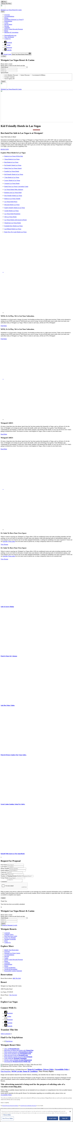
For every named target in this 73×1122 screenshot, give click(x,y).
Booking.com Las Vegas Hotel (13, 192)
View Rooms (4, 544)
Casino (6, 23)
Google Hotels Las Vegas (11, 210)
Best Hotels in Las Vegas (11, 162)
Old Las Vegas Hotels (10, 217)
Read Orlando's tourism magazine (18, 1057)
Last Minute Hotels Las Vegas (12, 229)
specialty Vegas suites (9, 541)
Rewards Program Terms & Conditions (10, 1105)
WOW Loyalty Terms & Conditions (25, 1071)
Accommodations (9, 16)
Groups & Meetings (9, 967)
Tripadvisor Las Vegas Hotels (12, 223)
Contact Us (7, 38)
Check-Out (4, 874)
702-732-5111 (13, 995)
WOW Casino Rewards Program (13, 29)
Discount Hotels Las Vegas (11, 204)
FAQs (6, 941)
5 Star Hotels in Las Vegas (11, 177)
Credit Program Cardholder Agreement (28, 1105)
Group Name (4, 878)
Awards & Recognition (10, 969)
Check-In (3, 872)
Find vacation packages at (18, 1052)
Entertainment (8, 21)
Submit (3, 898)
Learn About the (15, 1058)
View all (11, 1048)
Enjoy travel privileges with (17, 1053)
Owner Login (7, 54)
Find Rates (4, 325)
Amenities (7, 27)
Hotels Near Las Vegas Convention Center (16, 186)
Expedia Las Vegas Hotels (11, 171)
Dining (6, 18)
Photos (6, 31)
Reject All (64, 1118)
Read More (4, 434)
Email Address (5, 870)
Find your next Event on (16, 1055)
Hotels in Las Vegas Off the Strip (13, 156)
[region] (36, 1115)
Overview (7, 15)
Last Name (4, 866)
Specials (6, 26)
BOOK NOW (5, 149)
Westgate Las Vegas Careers (12, 953)
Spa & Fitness (8, 24)
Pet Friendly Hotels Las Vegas (12, 165)
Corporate (7, 933)
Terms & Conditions (34, 1069)
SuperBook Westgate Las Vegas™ (14, 19)
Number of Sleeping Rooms (8, 876)
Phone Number (5, 868)
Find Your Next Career (10, 936)
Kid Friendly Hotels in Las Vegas (13, 174)
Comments (4, 881)
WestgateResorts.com (10, 35)
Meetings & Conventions (11, 32)
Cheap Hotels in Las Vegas (11, 159)
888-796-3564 (17, 978)
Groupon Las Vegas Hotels (11, 183)
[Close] (70, 1111)
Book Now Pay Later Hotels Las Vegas (15, 232)
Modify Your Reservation (11, 950)
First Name (4, 865)
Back (2, 11)
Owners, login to (18, 1060)
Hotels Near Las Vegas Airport (13, 168)
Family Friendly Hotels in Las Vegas (14, 207)
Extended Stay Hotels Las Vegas (13, 226)
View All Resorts (9, 37)
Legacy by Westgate (10, 937)
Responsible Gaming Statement (13, 971)
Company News (8, 934)
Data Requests (6, 1071)
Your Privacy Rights (46, 1071)
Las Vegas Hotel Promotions (12, 214)
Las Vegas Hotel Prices (10, 201)
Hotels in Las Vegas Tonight (12, 198)
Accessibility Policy (62, 1069)
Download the (17, 1061)
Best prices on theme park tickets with (18, 1050)
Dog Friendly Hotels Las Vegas (13, 195)
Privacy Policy (48, 1069)
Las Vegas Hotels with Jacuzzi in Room (15, 220)
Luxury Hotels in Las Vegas (12, 180)
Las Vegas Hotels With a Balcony (13, 189)
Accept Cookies (53, 1118)
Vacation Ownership (10, 939)
